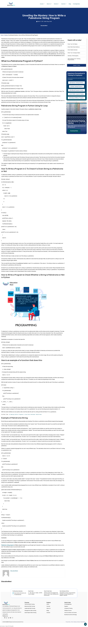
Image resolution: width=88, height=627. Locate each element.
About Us (49, 3)
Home (2, 35)
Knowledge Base (76, 3)
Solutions (56, 3)
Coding (47, 21)
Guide (50, 21)
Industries (63, 3)
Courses (41, 3)
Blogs (70, 3)
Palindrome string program (7, 545)
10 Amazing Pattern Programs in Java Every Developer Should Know (25, 414)
